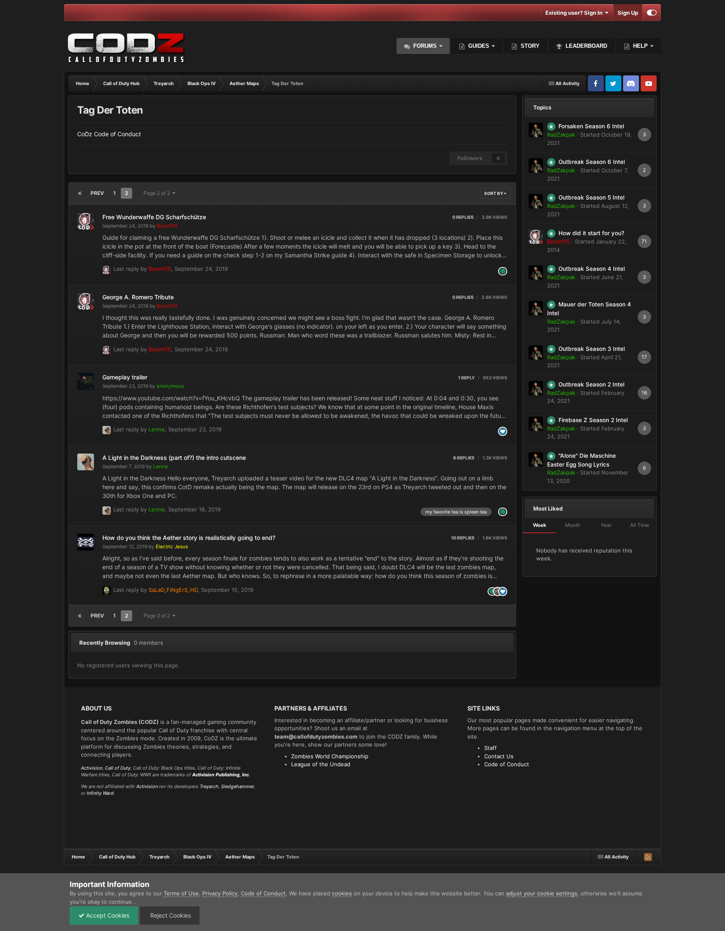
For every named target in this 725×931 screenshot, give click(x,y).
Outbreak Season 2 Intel (591, 384)
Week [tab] (539, 525)
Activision (91, 768)
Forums (424, 46)
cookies (342, 893)
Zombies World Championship (329, 756)
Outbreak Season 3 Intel (591, 348)
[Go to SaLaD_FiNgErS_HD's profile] (106, 590)
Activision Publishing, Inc (220, 775)
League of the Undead (320, 764)
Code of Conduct (506, 764)
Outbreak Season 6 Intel (591, 161)
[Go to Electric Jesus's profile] (85, 542)
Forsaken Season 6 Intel (591, 126)
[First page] (80, 193)
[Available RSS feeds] (648, 857)
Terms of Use (181, 893)
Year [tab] (606, 525)
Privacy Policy (219, 893)
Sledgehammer (237, 786)
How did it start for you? (591, 233)
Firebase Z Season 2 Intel (593, 420)
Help (639, 46)
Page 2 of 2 (157, 193)
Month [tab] (572, 525)
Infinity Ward (100, 793)
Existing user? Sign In (575, 12)
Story (529, 46)
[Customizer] (652, 12)
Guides (479, 46)
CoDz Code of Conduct (109, 133)
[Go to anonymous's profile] (85, 381)
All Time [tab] (639, 525)
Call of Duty (117, 768)
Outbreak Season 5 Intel (591, 197)
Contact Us (499, 756)
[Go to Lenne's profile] (106, 430)
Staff (490, 747)
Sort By (494, 193)
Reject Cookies (170, 915)
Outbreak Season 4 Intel (591, 268)
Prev (97, 193)
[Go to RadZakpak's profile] (536, 130)
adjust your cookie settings (541, 893)
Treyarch (209, 786)
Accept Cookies (106, 915)
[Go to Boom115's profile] (85, 221)
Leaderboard (585, 46)
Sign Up (628, 12)
